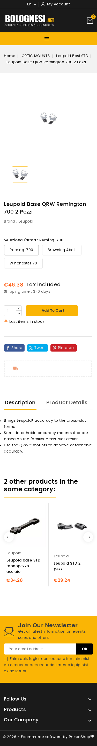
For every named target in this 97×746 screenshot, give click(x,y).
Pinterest (66, 348)
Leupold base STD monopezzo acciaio (23, 566)
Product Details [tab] (67, 402)
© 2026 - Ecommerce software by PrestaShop (48, 737)
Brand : (10, 221)
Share (17, 348)
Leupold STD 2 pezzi (67, 566)
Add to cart (52, 310)
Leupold (25, 221)
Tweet (40, 348)
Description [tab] (20, 402)
